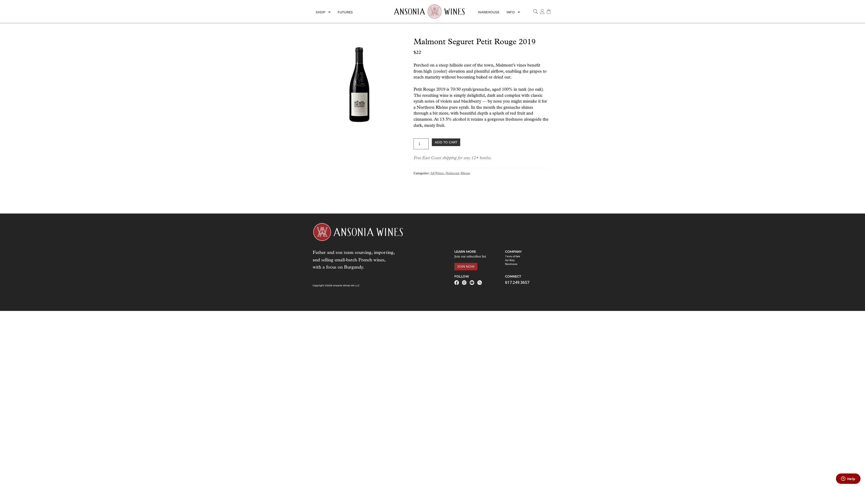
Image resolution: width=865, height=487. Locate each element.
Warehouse (488, 12)
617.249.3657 (517, 282)
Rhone (465, 173)
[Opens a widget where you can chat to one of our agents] (848, 479)
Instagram (464, 282)
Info (511, 12)
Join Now (466, 266)
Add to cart (446, 142)
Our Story (510, 260)
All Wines (437, 173)
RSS (479, 282)
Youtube (472, 282)
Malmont (452, 173)
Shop (320, 12)
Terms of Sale (512, 256)
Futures (345, 12)
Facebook (456, 282)
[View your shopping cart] (549, 11)
